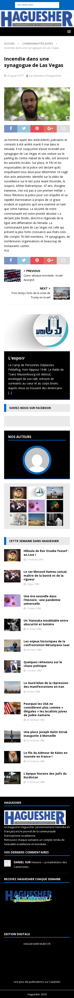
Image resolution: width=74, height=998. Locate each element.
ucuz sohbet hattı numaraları (35, 11)
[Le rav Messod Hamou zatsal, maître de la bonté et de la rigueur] (18, 506)
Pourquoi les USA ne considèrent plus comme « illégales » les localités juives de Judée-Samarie (45, 709)
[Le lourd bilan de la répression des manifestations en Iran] (12, 691)
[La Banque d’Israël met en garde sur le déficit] (18, 519)
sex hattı (5, 16)
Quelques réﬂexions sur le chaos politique (43, 664)
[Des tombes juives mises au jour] (36, 519)
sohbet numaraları (55, 21)
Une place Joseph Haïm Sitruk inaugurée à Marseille (45, 734)
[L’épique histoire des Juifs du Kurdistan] (12, 782)
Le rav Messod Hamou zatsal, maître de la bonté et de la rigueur (45, 575)
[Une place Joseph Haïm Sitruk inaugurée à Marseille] (12, 740)
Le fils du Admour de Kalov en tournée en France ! (45, 754)
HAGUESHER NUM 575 (37, 944)
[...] (10, 393)
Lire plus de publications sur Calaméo (37, 982)
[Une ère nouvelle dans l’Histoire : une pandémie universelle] (36, 506)
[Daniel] (7, 864)
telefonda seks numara (27, 16)
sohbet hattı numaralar (36, 7)
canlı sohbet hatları (29, 21)
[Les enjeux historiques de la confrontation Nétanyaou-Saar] (12, 649)
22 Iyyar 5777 (15, 75)
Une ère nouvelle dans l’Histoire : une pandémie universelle (42, 600)
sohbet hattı (62, 11)
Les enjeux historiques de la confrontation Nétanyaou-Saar (47, 643)
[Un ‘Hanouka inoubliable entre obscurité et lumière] (12, 629)
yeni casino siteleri (12, 30)
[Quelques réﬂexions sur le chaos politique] (12, 670)
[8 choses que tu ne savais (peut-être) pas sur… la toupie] (55, 506)
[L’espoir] (37, 332)
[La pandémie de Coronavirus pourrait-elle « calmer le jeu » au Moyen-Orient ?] (55, 493)
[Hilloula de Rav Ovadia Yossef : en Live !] (18, 493)
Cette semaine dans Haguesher (34, 541)
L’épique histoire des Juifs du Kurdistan (45, 775)
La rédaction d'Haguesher (45, 75)
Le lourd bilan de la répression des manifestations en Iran (46, 685)
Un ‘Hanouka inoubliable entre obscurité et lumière (46, 622)
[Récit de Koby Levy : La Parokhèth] (55, 519)
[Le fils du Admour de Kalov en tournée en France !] (12, 761)
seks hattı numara (42, 2)
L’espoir (16, 358)
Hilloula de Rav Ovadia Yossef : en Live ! (46, 552)
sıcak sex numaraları (57, 16)
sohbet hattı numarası (14, 2)
